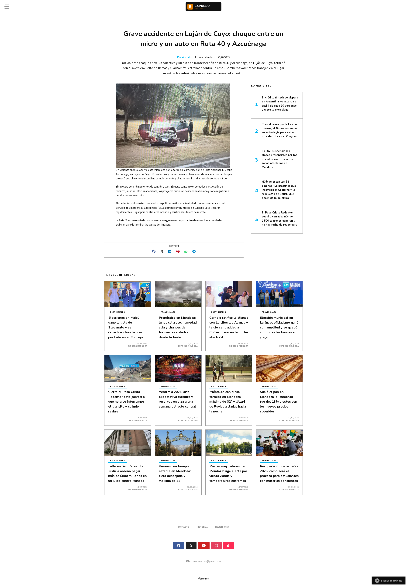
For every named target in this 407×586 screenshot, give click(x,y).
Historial (202, 526)
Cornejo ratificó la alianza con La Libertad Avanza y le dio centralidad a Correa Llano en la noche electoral (228, 327)
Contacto (183, 526)
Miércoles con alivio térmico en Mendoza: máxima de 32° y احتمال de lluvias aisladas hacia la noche (227, 401)
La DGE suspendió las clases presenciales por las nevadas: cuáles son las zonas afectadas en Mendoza (279, 159)
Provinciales (184, 57)
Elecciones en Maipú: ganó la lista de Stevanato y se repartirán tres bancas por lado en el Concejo (125, 327)
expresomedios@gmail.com (205, 561)
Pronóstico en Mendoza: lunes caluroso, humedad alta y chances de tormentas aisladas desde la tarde (178, 327)
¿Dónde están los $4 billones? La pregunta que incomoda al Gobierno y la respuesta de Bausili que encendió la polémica (279, 190)
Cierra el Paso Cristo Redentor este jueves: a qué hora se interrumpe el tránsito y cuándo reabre (126, 401)
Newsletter (222, 526)
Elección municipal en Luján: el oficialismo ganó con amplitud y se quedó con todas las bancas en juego (279, 327)
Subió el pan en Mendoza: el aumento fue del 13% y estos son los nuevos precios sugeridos (278, 401)
